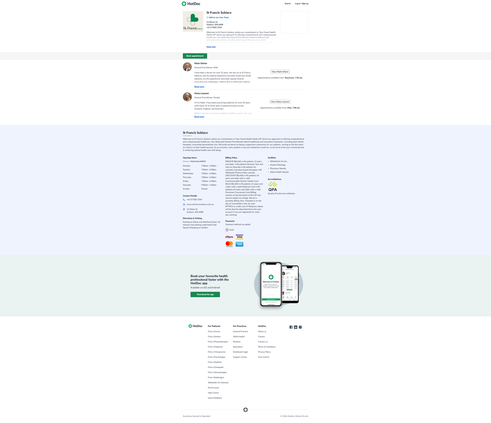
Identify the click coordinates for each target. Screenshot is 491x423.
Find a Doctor (214, 332)
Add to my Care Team (219, 17)
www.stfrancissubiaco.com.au (200, 204)
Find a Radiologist (216, 377)
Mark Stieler (200, 63)
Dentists (237, 342)
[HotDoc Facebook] (291, 327)
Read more (199, 87)
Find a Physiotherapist (218, 342)
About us (262, 332)
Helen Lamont (201, 93)
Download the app (205, 294)
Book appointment (195, 56)
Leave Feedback (215, 398)
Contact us (263, 342)
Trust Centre (263, 357)
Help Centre (213, 393)
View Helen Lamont (280, 102)
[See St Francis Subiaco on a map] (294, 22)
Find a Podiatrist (215, 347)
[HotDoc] (191, 3)
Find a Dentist (214, 337)
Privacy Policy (264, 352)
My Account (213, 388)
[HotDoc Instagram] (300, 327)
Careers (261, 337)
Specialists (237, 347)
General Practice (240, 332)
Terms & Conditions (267, 347)
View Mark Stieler (280, 72)
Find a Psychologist (216, 357)
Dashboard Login (240, 352)
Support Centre (240, 357)
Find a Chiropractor (217, 352)
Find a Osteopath (216, 367)
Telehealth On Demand (218, 383)
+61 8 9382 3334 (194, 200)
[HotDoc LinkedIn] (295, 327)
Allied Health (239, 337)
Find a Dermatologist (217, 372)
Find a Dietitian (215, 362)
